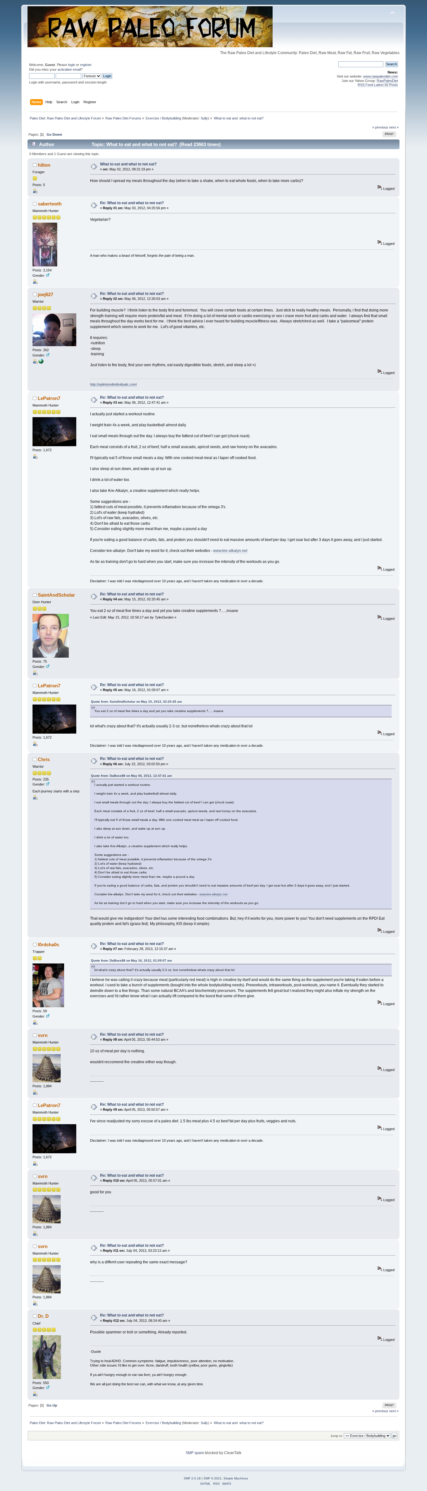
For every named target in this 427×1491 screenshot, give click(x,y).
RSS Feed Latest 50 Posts (378, 85)
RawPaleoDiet (387, 81)
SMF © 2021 (212, 1478)
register (85, 65)
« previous (380, 127)
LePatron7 (49, 398)
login (71, 65)
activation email (69, 69)
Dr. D (43, 1316)
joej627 (45, 294)
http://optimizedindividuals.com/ (113, 384)
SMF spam (195, 1453)
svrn (43, 1035)
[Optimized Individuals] (40, 362)
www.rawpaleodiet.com (380, 76)
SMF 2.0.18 (192, 1478)
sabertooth (50, 203)
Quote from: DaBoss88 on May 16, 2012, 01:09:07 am (131, 960)
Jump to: (336, 1436)
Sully (204, 118)
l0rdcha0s (48, 944)
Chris (44, 759)
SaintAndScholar (56, 595)
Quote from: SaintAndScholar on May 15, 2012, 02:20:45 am (136, 701)
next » (394, 127)
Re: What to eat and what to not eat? (132, 203)
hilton (44, 165)
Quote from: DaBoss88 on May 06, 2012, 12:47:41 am (131, 775)
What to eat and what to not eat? (128, 164)
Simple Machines (236, 1478)
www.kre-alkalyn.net (230, 550)
